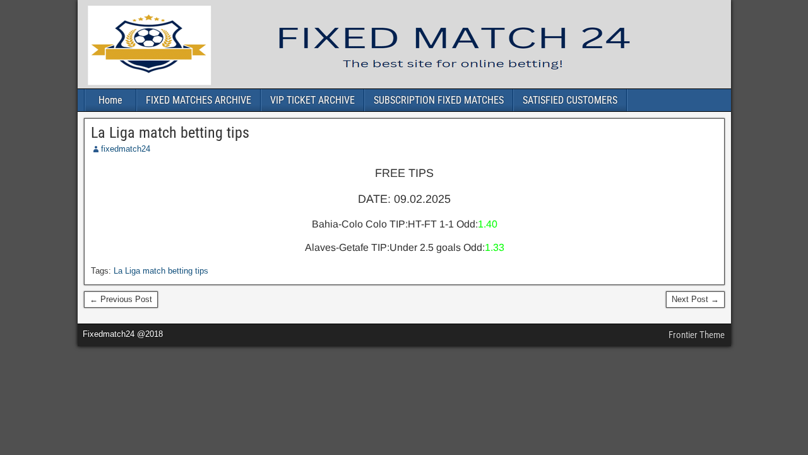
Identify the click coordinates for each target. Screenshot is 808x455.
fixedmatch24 (125, 149)
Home (110, 100)
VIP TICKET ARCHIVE (312, 100)
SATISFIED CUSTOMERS (570, 100)
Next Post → (695, 299)
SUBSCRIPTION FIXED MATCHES (439, 100)
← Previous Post (121, 299)
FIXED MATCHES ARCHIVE (198, 100)
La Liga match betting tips (170, 133)
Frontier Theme (696, 335)
